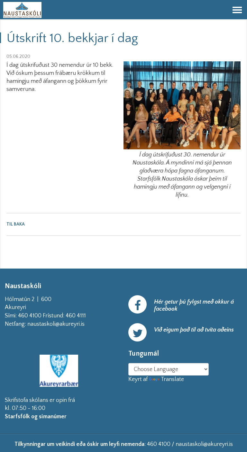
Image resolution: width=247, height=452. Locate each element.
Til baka (15, 224)
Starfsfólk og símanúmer (36, 416)
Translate (172, 379)
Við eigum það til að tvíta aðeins (194, 330)
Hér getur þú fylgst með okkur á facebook (194, 305)
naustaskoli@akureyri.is (66, 324)
